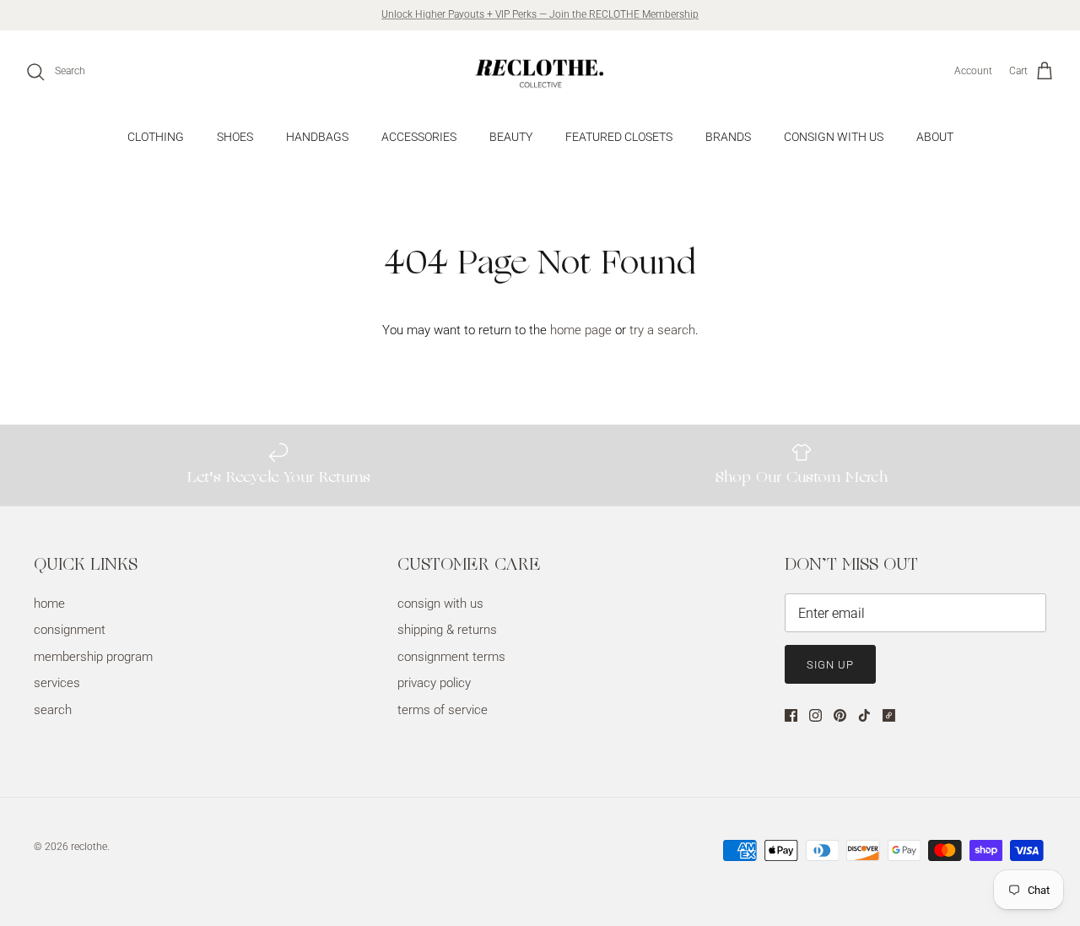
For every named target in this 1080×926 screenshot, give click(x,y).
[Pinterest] (840, 715)
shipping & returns (447, 629)
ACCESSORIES (418, 137)
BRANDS (728, 137)
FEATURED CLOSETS (618, 137)
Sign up (830, 664)
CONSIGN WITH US (833, 137)
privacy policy (434, 682)
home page (581, 330)
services (57, 682)
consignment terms (451, 656)
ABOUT (934, 137)
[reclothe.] (540, 71)
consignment (69, 629)
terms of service (442, 710)
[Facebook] (791, 715)
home (49, 603)
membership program (93, 656)
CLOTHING (155, 137)
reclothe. (90, 847)
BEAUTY (510, 137)
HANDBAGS (317, 137)
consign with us (440, 603)
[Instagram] (815, 715)
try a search (662, 330)
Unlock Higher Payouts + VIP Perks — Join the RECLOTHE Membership (540, 14)
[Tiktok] (864, 715)
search (53, 710)
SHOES (235, 137)
